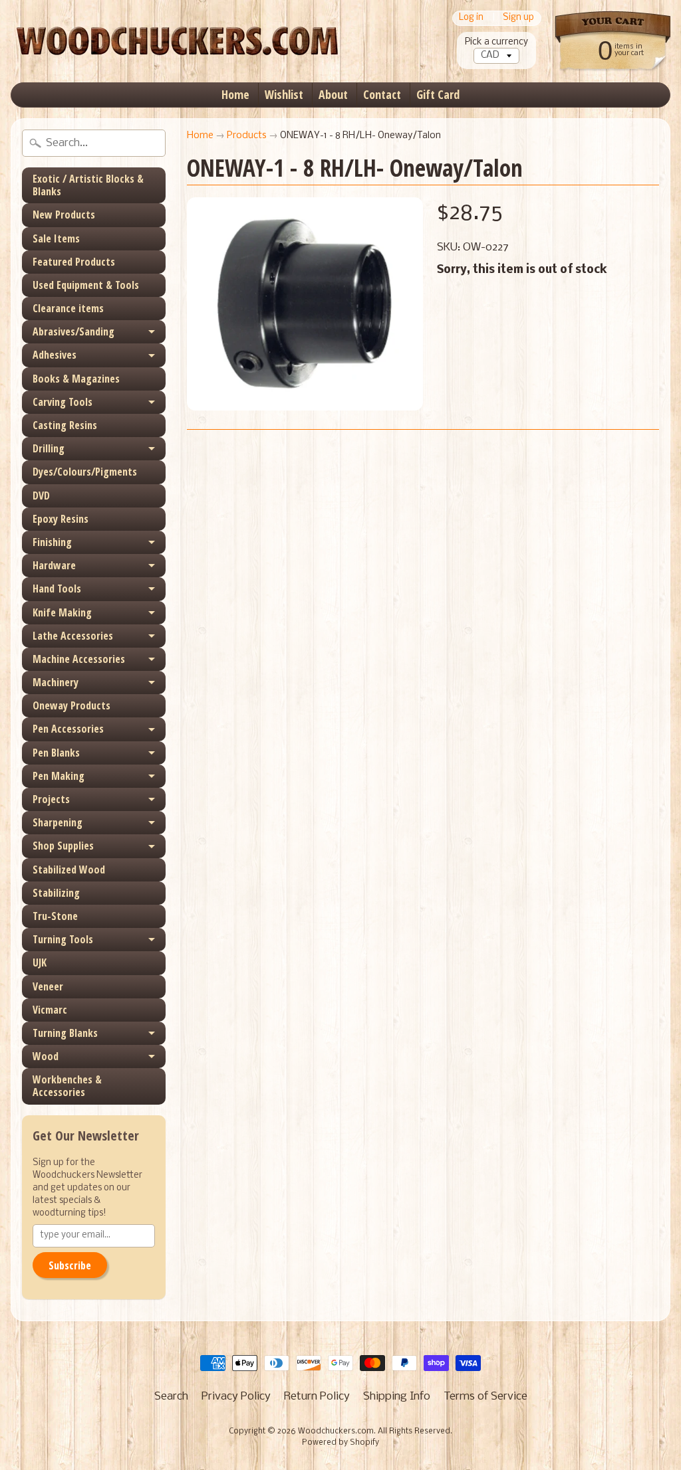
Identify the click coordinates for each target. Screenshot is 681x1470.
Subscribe (70, 1265)
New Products (64, 214)
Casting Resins (65, 425)
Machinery (55, 682)
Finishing (52, 542)
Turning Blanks (65, 1033)
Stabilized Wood (69, 869)
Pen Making (58, 776)
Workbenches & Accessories (67, 1085)
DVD (41, 495)
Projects (51, 799)
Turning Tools (63, 939)
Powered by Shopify (340, 1443)
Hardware (54, 565)
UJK (40, 962)
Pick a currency (496, 42)
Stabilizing (56, 892)
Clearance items (68, 308)
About (333, 94)
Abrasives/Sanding (73, 331)
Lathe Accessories (73, 635)
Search (171, 1396)
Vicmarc (50, 1009)
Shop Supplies (63, 845)
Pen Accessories (68, 728)
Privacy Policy (236, 1396)
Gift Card (438, 94)
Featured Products (74, 261)
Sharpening (57, 822)
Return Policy (317, 1396)
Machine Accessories (79, 659)
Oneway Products (71, 705)
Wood (46, 1056)
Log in (471, 18)
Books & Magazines (76, 378)
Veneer (48, 986)
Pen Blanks (56, 752)
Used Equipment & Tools (86, 285)
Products (247, 136)
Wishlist (284, 94)
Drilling (49, 448)
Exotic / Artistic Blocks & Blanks (88, 185)
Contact (382, 94)
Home (235, 94)
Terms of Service (485, 1396)
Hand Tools (57, 588)
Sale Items (56, 238)
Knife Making (62, 612)
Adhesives (54, 354)
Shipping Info (396, 1396)
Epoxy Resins (60, 518)
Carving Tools (62, 402)
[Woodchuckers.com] (177, 41)
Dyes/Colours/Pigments (85, 471)
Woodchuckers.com (336, 1431)
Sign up (518, 18)
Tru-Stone (55, 916)
